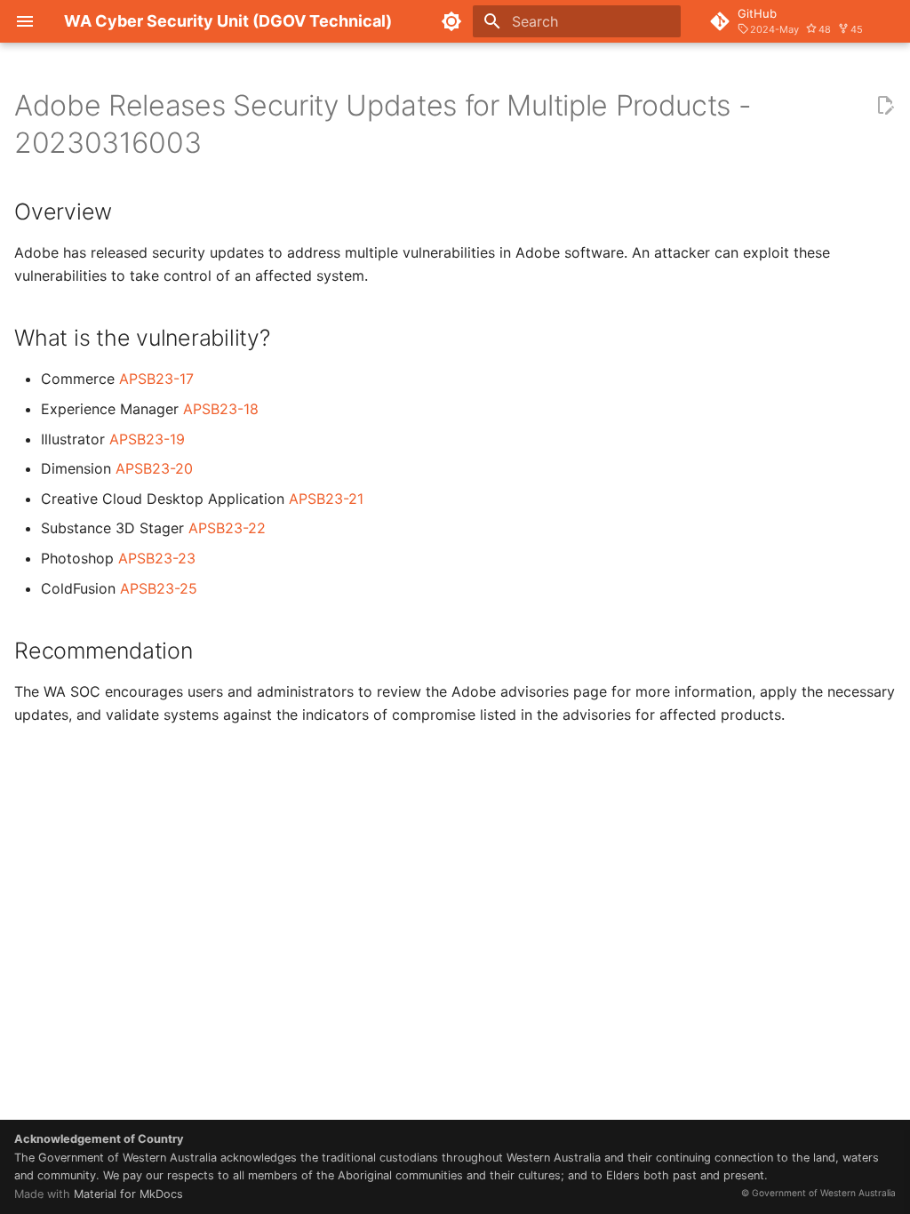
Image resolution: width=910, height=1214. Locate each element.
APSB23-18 (221, 409)
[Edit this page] (885, 105)
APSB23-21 (326, 498)
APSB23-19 (147, 439)
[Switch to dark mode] (451, 21)
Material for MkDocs (128, 1194)
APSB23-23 (157, 558)
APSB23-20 (154, 468)
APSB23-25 (158, 588)
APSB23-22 (227, 528)
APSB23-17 (156, 378)
